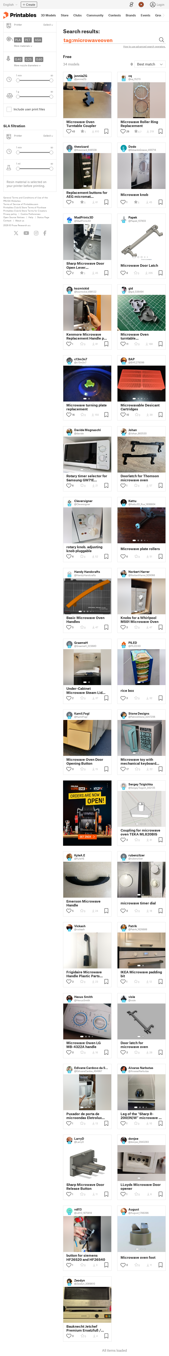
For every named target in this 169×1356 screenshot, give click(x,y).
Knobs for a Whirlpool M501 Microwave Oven (139, 620)
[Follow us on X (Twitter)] (16, 233)
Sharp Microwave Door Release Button (85, 1186)
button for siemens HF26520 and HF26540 (85, 1257)
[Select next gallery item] (51, 80)
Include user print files (29, 109)
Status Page (43, 217)
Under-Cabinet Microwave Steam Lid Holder (84, 690)
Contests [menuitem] (114, 15)
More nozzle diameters (26, 65)
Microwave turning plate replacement (86, 407)
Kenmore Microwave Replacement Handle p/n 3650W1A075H (87, 336)
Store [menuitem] (64, 15)
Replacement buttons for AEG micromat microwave (86, 194)
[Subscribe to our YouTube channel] (26, 233)
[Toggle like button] (68, 131)
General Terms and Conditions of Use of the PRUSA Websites (25, 199)
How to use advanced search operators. (144, 46)
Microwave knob (134, 195)
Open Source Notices (14, 217)
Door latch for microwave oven (134, 1045)
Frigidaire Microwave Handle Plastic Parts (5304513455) (84, 974)
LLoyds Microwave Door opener (141, 1186)
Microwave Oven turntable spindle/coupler (135, 336)
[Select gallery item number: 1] (85, 186)
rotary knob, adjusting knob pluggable (84, 549)
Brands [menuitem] (131, 15)
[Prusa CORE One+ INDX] (87, 813)
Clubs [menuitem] (77, 15)
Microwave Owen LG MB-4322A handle (83, 1045)
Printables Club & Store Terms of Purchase (24, 207)
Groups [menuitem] (160, 15)
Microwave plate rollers (140, 549)
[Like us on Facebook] (45, 233)
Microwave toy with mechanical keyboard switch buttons (138, 761)
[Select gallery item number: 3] (141, 257)
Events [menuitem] (145, 15)
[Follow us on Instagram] (36, 233)
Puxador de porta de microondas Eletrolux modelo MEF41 (84, 1116)
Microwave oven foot (138, 1257)
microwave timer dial (138, 903)
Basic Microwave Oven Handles (85, 620)
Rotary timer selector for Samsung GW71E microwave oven (86, 478)
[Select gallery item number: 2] (89, 186)
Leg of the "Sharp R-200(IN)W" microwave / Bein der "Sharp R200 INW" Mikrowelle (141, 1116)
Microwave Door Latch (139, 265)
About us (19, 220)
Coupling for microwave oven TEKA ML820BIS (140, 832)
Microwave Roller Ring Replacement (139, 124)
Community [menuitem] (95, 15)
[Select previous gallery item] (18, 80)
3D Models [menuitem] (48, 15)
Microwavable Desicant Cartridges (140, 407)
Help (30, 217)
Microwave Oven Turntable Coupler (81, 124)
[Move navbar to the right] (163, 15)
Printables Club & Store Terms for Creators (25, 210)
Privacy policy (10, 214)
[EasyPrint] (131, 4)
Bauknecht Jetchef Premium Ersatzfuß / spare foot (83, 1328)
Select (47, 24)
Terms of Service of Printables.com (20, 204)
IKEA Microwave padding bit (141, 974)
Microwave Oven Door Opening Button (84, 761)
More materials (22, 45)
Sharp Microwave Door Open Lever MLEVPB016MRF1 (85, 265)
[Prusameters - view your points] (141, 4)
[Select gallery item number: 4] (145, 257)
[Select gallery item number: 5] (148, 257)
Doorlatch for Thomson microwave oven (140, 478)
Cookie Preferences (30, 214)
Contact (7, 220)
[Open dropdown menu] (107, 785)
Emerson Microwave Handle (83, 903)
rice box (127, 690)
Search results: (81, 31)
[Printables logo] (19, 15)
